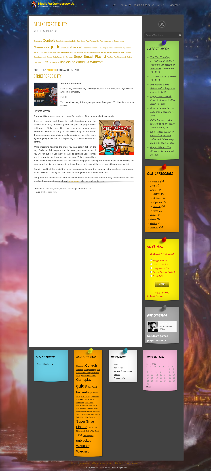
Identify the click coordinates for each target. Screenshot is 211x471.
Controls (49, 40)
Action (156, 194)
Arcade (157, 198)
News (153, 219)
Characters (38, 41)
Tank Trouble (160, 264)
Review (109, 52)
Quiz (155, 211)
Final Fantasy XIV (92, 41)
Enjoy (74, 41)
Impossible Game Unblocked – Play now (162, 87)
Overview (92, 52)
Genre (63, 188)
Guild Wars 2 (66, 48)
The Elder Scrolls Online (123, 57)
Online (75, 52)
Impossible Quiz (162, 268)
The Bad (110, 57)
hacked (76, 47)
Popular (154, 228)
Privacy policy (173, 5)
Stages (49, 57)
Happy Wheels (160, 260)
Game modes (119, 41)
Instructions (51, 52)
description (67, 41)
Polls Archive (157, 296)
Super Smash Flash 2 (90, 56)
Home (115, 5)
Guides (71, 188)
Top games (126, 5)
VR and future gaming (144, 5)
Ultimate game (54, 62)
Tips (45, 62)
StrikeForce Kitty (59, 57)
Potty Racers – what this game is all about (162, 122)
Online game (83, 52)
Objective (68, 52)
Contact (160, 5)
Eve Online (81, 41)
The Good (37, 62)
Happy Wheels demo (90, 48)
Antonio (52, 70)
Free (56, 188)
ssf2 (44, 57)
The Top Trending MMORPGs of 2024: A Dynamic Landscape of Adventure (162, 63)
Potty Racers (101, 52)
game (111, 41)
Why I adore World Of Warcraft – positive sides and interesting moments (162, 137)
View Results (162, 292)
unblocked (67, 62)
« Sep (148, 387)
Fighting (157, 202)
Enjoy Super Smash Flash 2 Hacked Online (162, 98)
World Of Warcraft (89, 62)
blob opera (74, 181)
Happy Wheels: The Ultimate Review (160, 149)
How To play (103, 48)
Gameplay (41, 47)
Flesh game (104, 41)
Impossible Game (115, 48)
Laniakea (165, 323)
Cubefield (59, 41)
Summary (69, 57)
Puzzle (156, 207)
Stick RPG (158, 276)
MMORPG (61, 52)
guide (55, 46)
